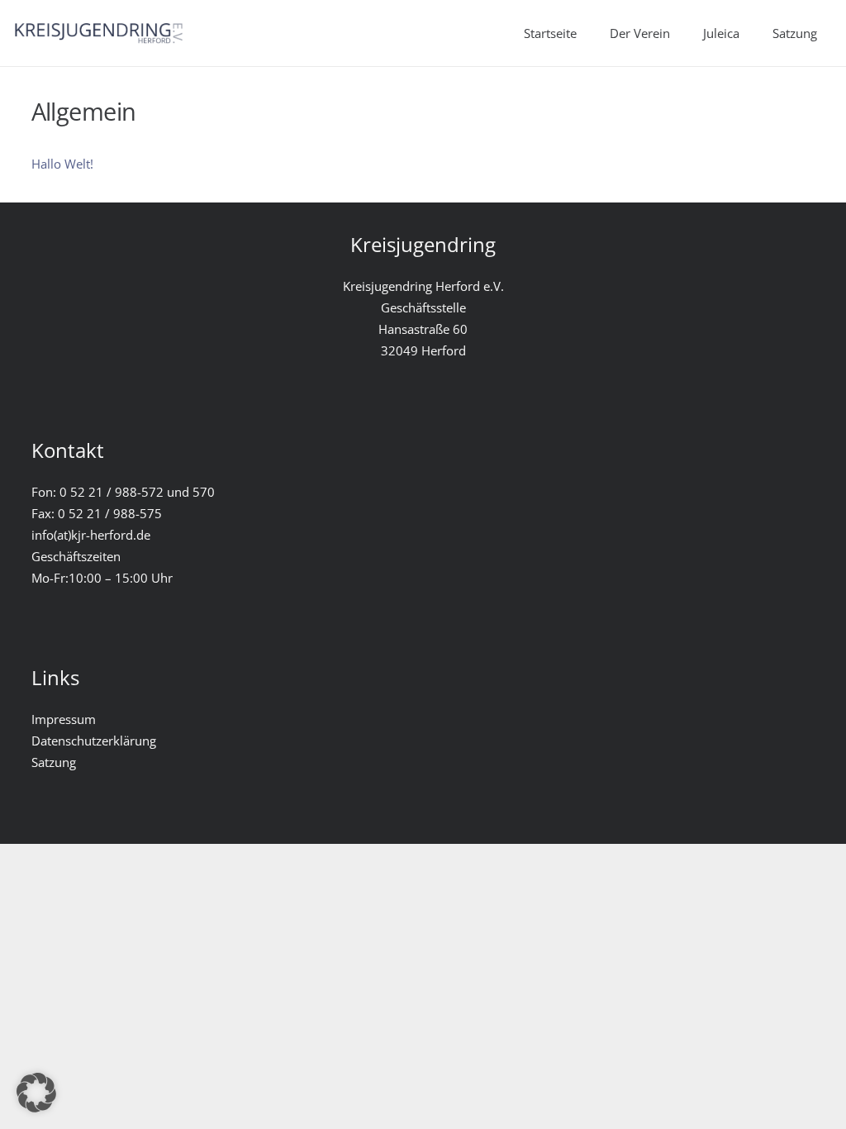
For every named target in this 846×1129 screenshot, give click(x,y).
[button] (36, 1092)
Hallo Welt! (62, 163)
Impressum (63, 719)
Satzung (53, 762)
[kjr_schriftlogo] (97, 33)
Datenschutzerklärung (93, 740)
